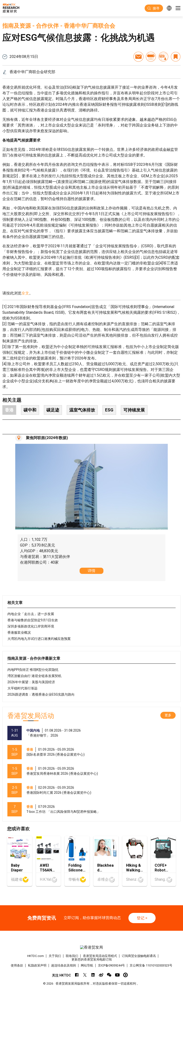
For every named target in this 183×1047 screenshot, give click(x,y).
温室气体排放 (82, 409)
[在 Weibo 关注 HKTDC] (101, 975)
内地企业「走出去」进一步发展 (30, 614)
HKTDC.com (35, 956)
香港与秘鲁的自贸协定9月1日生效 (32, 620)
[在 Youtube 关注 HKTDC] (117, 975)
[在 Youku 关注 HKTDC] (125, 975)
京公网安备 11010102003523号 (151, 965)
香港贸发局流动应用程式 (100, 956)
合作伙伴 (47, 25)
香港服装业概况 (19, 632)
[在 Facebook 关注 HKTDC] (77, 975)
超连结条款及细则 (63, 965)
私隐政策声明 (37, 965)
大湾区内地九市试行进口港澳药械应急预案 (39, 639)
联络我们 (72, 956)
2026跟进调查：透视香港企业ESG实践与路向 (41, 694)
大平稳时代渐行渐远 (22, 688)
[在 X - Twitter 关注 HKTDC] (85, 975)
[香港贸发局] (91, 947)
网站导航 (87, 965)
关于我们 (55, 956)
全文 (25, 293)
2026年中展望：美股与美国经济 (31, 682)
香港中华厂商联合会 (89, 25)
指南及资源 (16, 25)
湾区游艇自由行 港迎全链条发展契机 (34, 676)
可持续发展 (134, 409)
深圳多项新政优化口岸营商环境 (30, 626)
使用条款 (17, 965)
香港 (9, 409)
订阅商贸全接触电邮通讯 (139, 956)
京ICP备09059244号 (111, 965)
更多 (168, 715)
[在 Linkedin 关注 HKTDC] (93, 975)
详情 (91, 570)
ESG (109, 409)
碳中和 (30, 409)
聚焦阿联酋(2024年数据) (47, 437)
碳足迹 (52, 409)
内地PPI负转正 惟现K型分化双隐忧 (32, 670)
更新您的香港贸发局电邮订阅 (91, 959)
